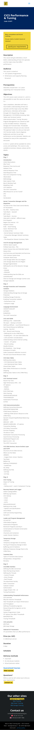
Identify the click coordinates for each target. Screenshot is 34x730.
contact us (8, 682)
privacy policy (21, 728)
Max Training (17, 701)
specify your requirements (17, 47)
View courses (9, 671)
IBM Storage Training (17, 705)
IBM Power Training (17, 703)
